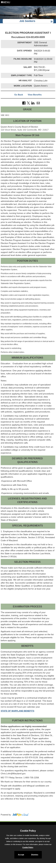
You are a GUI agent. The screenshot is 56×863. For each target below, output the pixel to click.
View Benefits (35, 94)
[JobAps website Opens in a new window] (20, 815)
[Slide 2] (28, 16)
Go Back (18, 94)
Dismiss (34, 855)
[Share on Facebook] (24, 103)
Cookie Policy (27, 847)
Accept (21, 855)
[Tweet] (28, 103)
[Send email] (38, 103)
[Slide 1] (24, 16)
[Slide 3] (31, 16)
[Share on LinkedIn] (32, 103)
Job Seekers (27, 21)
